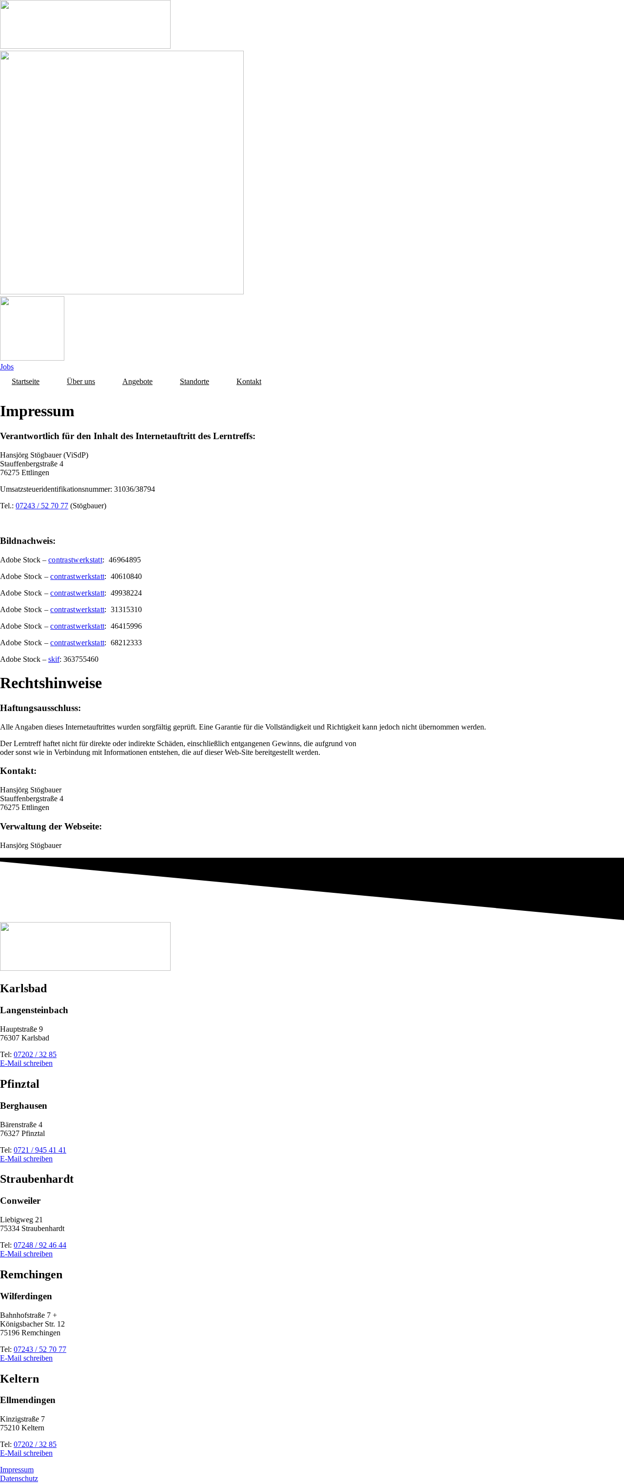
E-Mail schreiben (26, 1063)
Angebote (137, 381)
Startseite (25, 381)
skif (53, 659)
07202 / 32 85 (35, 1054)
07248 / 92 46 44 (40, 1245)
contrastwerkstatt (75, 560)
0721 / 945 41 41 (40, 1150)
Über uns (81, 381)
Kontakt (248, 381)
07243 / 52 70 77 (42, 505)
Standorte (194, 381)
